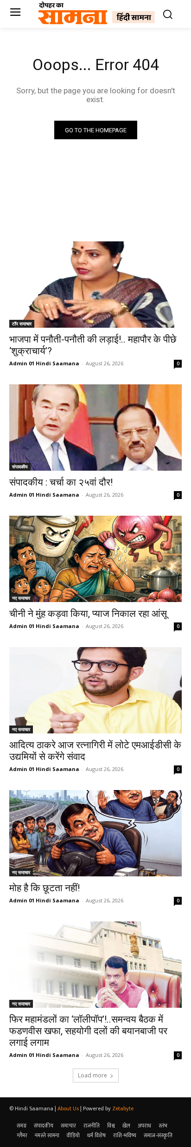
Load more (92, 1075)
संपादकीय (20, 466)
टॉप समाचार (22, 323)
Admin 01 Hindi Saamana (44, 363)
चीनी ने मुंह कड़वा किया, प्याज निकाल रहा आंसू (88, 613)
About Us (68, 1108)
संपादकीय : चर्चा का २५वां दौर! (61, 482)
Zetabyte (123, 1108)
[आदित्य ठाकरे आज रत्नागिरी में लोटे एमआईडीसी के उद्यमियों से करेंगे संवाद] (95, 690)
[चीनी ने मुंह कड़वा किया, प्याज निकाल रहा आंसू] (95, 559)
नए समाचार (21, 598)
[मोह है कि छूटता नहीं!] (95, 833)
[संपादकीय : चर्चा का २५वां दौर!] (95, 427)
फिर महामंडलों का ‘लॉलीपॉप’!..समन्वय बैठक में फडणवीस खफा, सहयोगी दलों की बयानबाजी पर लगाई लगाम (88, 1031)
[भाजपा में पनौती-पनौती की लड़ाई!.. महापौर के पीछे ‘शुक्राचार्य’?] (95, 284)
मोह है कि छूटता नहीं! (44, 888)
